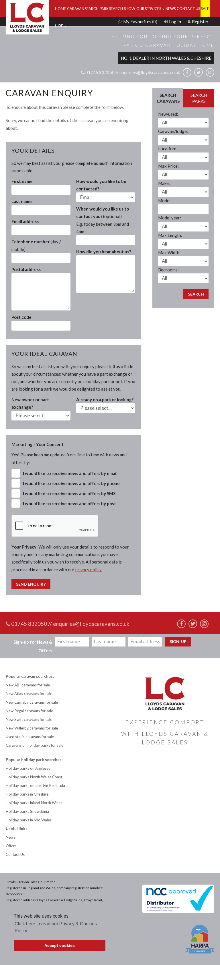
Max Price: (168, 166)
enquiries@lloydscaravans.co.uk (149, 72)
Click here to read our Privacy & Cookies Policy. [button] (56, 927)
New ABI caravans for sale (28, 685)
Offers (11, 846)
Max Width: (169, 252)
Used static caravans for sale (30, 736)
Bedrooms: (168, 269)
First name (22, 181)
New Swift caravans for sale (29, 719)
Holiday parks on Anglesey (28, 768)
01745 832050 (100, 72)
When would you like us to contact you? (102, 220)
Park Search (111, 8)
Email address (25, 221)
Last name (21, 201)
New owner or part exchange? (30, 403)
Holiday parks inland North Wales (34, 802)
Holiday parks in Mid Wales (29, 820)
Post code (21, 317)
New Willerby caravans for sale (32, 728)
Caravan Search (83, 8)
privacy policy (88, 569)
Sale (205, 8)
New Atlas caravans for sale (29, 693)
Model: (165, 200)
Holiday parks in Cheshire (27, 794)
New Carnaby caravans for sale (32, 702)
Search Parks (198, 98)
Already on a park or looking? (104, 399)
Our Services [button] (149, 8)
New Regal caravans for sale (29, 711)
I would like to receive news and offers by (70, 473)
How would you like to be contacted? (101, 185)
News (171, 8)
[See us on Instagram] (210, 72)
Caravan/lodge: (173, 131)
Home (60, 8)
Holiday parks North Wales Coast (34, 777)
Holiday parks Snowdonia (27, 811)
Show (129, 8)
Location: (167, 148)
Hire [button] (59, 26)
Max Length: (170, 235)
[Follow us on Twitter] (198, 72)
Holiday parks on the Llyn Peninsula (35, 785)
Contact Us (188, 8)
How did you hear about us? (103, 251)
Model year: (169, 217)
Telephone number (36, 245)
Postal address (26, 269)
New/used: (168, 114)
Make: (164, 183)
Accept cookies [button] (59, 945)
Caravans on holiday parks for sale (34, 745)
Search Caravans (168, 98)
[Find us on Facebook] (187, 72)
